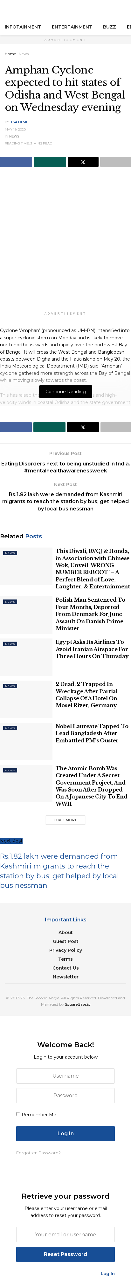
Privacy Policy (65, 950)
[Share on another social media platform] (115, 162)
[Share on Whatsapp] (50, 162)
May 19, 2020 (15, 129)
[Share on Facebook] (16, 162)
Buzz (109, 27)
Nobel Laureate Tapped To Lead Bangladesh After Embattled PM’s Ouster (92, 733)
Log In (108, 1273)
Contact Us (65, 968)
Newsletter (66, 977)
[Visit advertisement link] (65, 243)
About (66, 932)
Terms (65, 959)
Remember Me (39, 1115)
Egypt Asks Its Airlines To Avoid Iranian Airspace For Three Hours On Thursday (92, 649)
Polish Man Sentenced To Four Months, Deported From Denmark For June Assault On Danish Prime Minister (90, 614)
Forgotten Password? (38, 1152)
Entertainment (72, 27)
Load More (66, 820)
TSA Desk (18, 122)
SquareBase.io (77, 1004)
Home (10, 53)
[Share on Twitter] (83, 162)
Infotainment (23, 27)
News (24, 53)
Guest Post (66, 941)
